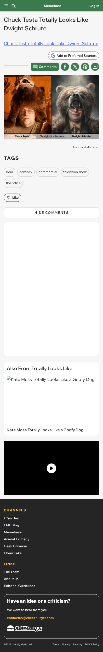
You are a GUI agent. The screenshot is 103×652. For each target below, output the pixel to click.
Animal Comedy (16, 539)
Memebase (53, 6)
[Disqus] (51, 291)
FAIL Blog (11, 525)
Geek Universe (15, 546)
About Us (11, 579)
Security (77, 644)
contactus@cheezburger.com (30, 618)
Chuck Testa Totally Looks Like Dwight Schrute (51, 43)
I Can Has (11, 518)
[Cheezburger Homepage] (51, 629)
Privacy (66, 644)
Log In (94, 6)
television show (75, 172)
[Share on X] (75, 67)
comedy (25, 172)
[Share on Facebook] (65, 67)
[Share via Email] (95, 67)
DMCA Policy (92, 644)
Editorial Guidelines (19, 586)
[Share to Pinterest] (85, 67)
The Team (11, 572)
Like (15, 197)
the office (13, 183)
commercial (48, 172)
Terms (55, 644)
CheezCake (13, 553)
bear (9, 172)
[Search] (13, 5)
